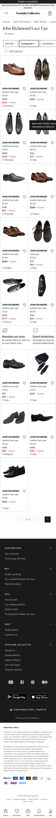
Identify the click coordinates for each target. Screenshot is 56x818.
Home (6, 21)
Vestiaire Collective (18, 645)
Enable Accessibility (28, 1)
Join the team (12, 665)
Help (7, 624)
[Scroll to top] (48, 519)
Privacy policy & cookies (27, 718)
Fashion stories (13, 669)
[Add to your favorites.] (24, 89)
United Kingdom (19, 799)
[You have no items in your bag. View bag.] (50, 13)
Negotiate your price (13, 336)
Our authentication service (20, 579)
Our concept (12, 553)
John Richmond (22, 21)
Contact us (11, 634)
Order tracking (13, 574)
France (8, 799)
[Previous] (20, 519)
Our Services (13, 548)
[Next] (36, 519)
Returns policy (13, 584)
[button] (50, 13)
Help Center (11, 630)
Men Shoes (40, 21)
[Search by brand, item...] (6, 13)
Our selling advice (15, 604)
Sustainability (12, 655)
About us (10, 650)
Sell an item (11, 609)
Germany (44, 799)
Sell (7, 594)
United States (33, 799)
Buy (7, 568)
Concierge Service (15, 558)
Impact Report (13, 660)
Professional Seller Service (20, 614)
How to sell (11, 599)
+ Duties (12, 102)
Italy (31, 801)
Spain (25, 801)
